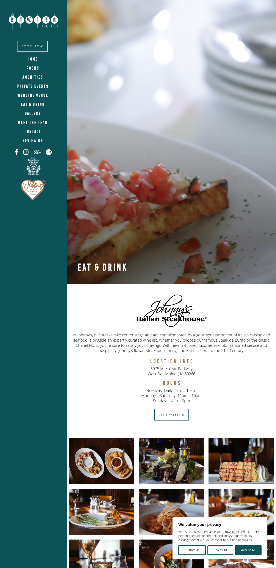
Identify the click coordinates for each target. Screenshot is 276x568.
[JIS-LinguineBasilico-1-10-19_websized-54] (171, 534)
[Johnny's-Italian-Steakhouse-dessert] (241, 483)
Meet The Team (32, 122)
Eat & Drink (32, 104)
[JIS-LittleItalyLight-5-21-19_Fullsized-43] (101, 483)
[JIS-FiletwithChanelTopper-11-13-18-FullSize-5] (101, 534)
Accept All (248, 550)
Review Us (32, 140)
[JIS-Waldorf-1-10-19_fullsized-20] (171, 483)
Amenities (32, 77)
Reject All (220, 550)
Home (32, 58)
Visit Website (171, 414)
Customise (192, 550)
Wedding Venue (32, 95)
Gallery (32, 113)
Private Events (32, 86)
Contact (32, 131)
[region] (219, 538)
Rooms (32, 68)
